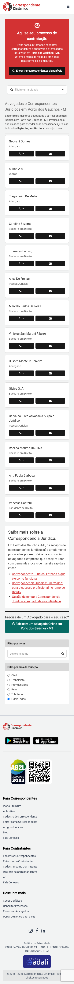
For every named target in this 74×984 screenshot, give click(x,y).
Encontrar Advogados (16, 911)
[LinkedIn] (43, 931)
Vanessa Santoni (20, 503)
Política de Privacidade (37, 943)
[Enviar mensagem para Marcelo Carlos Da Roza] (50, 318)
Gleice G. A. (16, 388)
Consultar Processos (15, 905)
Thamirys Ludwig (20, 251)
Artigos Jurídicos (13, 827)
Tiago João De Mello (23, 196)
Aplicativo (9, 811)
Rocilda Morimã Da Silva (25, 448)
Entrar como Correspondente (20, 821)
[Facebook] (37, 931)
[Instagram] (31, 931)
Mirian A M (16, 169)
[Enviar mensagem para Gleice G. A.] (50, 401)
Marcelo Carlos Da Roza (25, 306)
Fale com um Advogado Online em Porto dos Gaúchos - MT (38, 626)
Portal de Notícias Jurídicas (19, 916)
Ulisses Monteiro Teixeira (25, 361)
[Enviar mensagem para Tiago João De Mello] (50, 208)
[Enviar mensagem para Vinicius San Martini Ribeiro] (50, 346)
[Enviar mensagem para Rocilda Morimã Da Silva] (50, 460)
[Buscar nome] (62, 653)
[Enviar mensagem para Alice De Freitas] (50, 291)
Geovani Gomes (19, 141)
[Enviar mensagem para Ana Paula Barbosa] (50, 488)
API (5, 877)
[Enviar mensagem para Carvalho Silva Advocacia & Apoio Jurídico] (50, 433)
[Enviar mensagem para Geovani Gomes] (50, 153)
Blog (5, 832)
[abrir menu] (68, 7)
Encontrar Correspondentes (19, 855)
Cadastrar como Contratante (20, 866)
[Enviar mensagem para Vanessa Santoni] (50, 515)
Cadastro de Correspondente (20, 816)
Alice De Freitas (19, 279)
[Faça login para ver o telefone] (21, 153)
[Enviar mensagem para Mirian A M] (50, 181)
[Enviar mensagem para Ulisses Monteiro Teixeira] (50, 373)
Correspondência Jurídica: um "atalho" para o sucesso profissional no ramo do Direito (38, 587)
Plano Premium (12, 805)
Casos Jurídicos (12, 900)
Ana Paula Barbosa (22, 475)
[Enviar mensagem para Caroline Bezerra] (50, 236)
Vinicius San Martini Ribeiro (27, 333)
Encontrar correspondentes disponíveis (39, 70)
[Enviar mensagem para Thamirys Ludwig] (50, 263)
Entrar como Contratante (18, 861)
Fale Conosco (11, 837)
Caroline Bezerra (20, 224)
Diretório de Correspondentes (20, 871)
